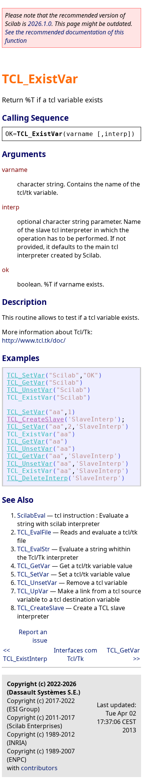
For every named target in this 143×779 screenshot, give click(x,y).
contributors (39, 768)
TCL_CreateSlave (35, 419)
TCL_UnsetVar (30, 390)
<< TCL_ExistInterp (25, 654)
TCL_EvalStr (33, 549)
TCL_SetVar (26, 375)
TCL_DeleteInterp (37, 478)
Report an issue (33, 636)
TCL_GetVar (26, 382)
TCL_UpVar (32, 591)
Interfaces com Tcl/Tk (75, 654)
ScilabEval (31, 515)
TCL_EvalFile (34, 532)
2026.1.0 (39, 23)
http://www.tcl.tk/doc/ (34, 340)
